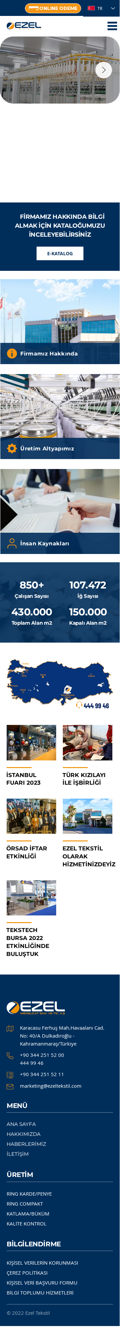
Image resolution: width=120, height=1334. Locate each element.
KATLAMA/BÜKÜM (28, 1213)
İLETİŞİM (18, 1154)
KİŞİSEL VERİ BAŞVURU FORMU (42, 1282)
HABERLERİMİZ (26, 1144)
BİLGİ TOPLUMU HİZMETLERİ (40, 1292)
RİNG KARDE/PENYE (29, 1193)
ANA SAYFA (21, 1124)
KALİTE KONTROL (27, 1223)
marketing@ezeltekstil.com (50, 1085)
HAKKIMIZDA (24, 1134)
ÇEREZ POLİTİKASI (27, 1272)
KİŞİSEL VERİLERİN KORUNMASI (42, 1262)
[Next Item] (103, 70)
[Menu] (112, 26)
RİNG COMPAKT (25, 1203)
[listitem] (60, 321)
